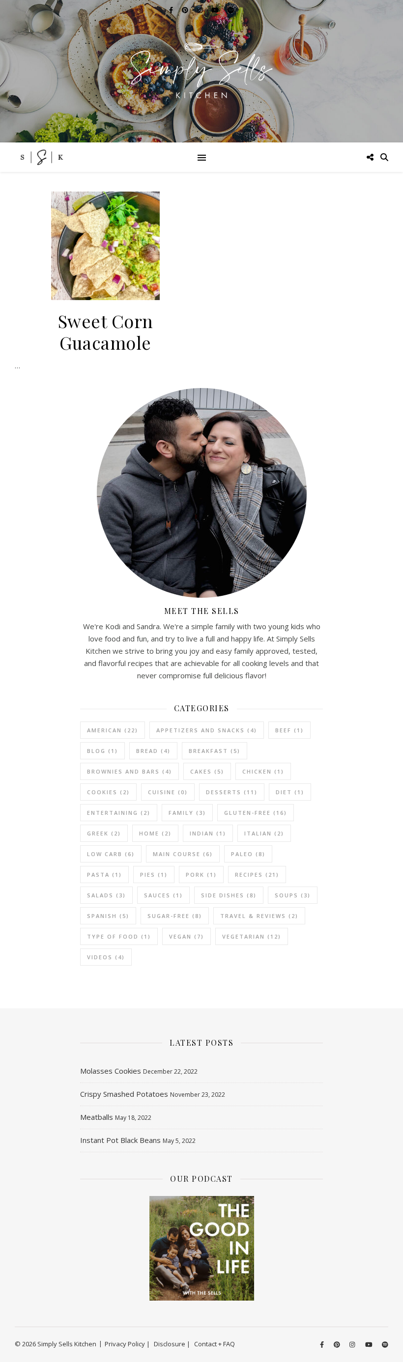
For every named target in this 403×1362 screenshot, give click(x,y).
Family (187, 812)
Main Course (183, 854)
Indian (208, 833)
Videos (106, 957)
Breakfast (214, 750)
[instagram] (352, 1344)
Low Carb (111, 854)
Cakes (207, 771)
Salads (106, 895)
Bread (153, 750)
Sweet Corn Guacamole (105, 331)
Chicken (263, 771)
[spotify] (385, 1344)
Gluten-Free (255, 812)
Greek (104, 833)
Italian (264, 833)
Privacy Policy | (127, 1343)
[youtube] (369, 1344)
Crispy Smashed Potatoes (124, 1094)
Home (155, 833)
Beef (289, 730)
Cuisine (168, 792)
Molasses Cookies (110, 1071)
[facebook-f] (322, 1344)
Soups (293, 895)
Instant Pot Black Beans (120, 1140)
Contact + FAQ (214, 1343)
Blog (102, 750)
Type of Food (119, 936)
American (112, 730)
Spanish (108, 915)
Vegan (186, 936)
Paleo (248, 854)
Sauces (163, 895)
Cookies (108, 792)
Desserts (232, 792)
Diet (290, 792)
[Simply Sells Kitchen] (201, 71)
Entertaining (118, 812)
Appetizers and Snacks (206, 730)
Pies (154, 874)
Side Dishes (229, 895)
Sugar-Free (174, 915)
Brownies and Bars (129, 771)
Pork (201, 874)
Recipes (257, 874)
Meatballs (96, 1117)
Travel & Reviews (259, 915)
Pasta (104, 874)
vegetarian (251, 936)
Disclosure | (172, 1343)
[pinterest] (338, 1344)
